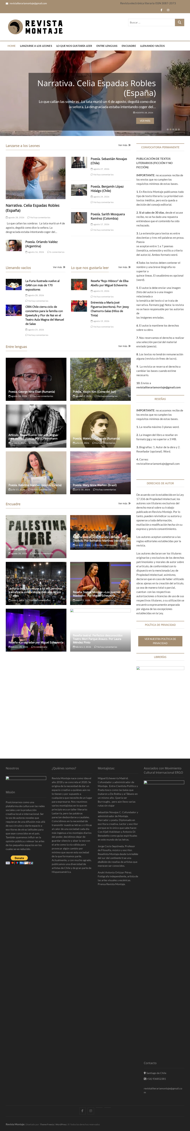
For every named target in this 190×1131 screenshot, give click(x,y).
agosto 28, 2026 (16, 217)
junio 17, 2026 (82, 545)
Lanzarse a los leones (36, 45)
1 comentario (41, 646)
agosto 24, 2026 (101, 196)
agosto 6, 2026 (18, 443)
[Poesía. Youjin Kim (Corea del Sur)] (100, 379)
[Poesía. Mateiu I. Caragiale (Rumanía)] (100, 426)
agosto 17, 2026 (101, 224)
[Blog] (107, 1107)
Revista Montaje (15, 1124)
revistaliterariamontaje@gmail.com (28, 3)
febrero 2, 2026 (83, 646)
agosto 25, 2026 (36, 329)
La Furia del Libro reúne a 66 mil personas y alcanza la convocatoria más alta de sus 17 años (36, 592)
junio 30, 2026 (82, 489)
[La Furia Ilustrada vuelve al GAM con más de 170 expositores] (14, 284)
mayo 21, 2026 (82, 600)
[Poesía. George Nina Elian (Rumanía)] (36, 379)
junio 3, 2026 (17, 600)
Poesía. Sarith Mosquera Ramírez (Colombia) (108, 216)
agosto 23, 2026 (101, 291)
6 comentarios (57, 252)
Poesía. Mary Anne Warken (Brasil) (95, 485)
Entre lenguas (107, 45)
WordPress (60, 1124)
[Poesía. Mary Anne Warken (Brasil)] (100, 472)
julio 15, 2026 (18, 489)
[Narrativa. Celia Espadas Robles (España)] (35, 178)
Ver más (145, 120)
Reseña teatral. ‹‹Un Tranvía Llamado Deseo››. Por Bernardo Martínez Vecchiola (99, 538)
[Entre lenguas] (99, 1107)
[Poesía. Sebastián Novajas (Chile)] (79, 162)
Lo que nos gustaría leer (74, 45)
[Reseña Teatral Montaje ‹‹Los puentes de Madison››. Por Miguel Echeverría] (100, 583)
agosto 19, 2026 (101, 321)
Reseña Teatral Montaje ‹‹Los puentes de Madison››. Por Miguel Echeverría (99, 593)
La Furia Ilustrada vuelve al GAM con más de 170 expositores (42, 285)
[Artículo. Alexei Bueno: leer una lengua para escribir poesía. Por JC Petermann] (36, 426)
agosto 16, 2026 (36, 252)
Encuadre (129, 45)
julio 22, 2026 (82, 443)
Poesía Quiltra (18, 549)
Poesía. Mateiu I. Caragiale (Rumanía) (96, 438)
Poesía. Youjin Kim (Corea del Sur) (94, 391)
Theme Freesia (47, 1124)
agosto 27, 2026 (144, 112)
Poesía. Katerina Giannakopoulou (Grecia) (35, 485)
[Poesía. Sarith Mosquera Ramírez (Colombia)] (79, 217)
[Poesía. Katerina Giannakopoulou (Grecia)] (36, 472)
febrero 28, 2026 (19, 646)
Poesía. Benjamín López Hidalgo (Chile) (107, 188)
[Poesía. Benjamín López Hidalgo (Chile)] (79, 190)
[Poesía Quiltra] (36, 536)
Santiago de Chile (156, 1073)
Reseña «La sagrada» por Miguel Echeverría (36, 642)
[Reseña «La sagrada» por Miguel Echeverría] (36, 630)
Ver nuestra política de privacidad (160, 641)
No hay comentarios (40, 217)
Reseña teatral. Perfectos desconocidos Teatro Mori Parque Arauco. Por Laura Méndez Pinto (97, 638)
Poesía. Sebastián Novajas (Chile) (107, 87)
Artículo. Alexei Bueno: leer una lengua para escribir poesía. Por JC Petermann (33, 436)
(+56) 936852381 (156, 1078)
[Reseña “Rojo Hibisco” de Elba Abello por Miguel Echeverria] (79, 284)
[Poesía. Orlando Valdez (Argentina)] (14, 245)
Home (12, 45)
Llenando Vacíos (152, 45)
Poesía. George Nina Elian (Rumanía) (32, 391)
